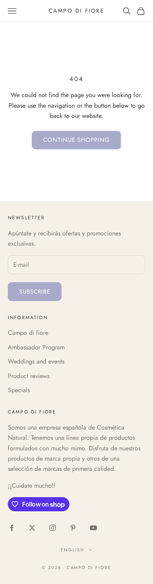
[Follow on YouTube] (93, 528)
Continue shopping (76, 140)
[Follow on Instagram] (52, 528)
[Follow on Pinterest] (73, 528)
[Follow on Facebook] (12, 528)
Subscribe (34, 291)
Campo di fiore (28, 332)
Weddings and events (36, 361)
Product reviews (28, 375)
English (72, 550)
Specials (19, 390)
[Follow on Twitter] (32, 528)
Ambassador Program (36, 347)
